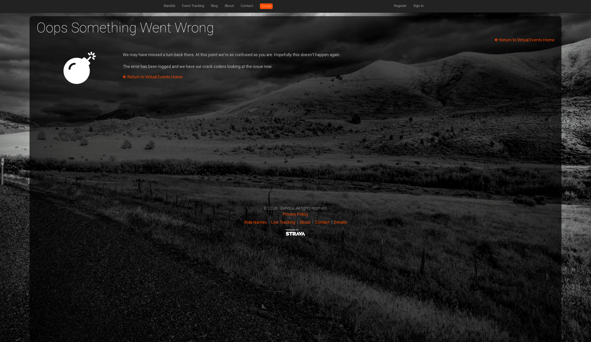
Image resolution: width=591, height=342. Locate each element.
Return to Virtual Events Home (526, 39)
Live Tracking (283, 222)
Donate (340, 222)
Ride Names (255, 222)
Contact (247, 6)
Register (400, 6)
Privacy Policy (295, 214)
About (229, 6)
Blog (214, 6)
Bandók (169, 6)
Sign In (418, 6)
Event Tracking (193, 6)
